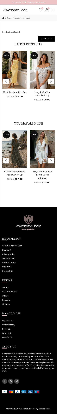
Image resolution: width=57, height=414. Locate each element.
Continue (47, 38)
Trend (9, 18)
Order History (8, 325)
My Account (7, 320)
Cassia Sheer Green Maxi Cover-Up (14, 173)
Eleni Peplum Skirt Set (14, 92)
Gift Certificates (9, 291)
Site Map (6, 304)
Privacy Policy (8, 254)
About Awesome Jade (12, 246)
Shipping (6, 250)
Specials (6, 300)
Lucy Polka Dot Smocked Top (42, 94)
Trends (5, 287)
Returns (6, 329)
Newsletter (7, 337)
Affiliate (5, 296)
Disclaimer (7, 267)
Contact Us (7, 271)
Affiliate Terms (9, 262)
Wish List (6, 333)
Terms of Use (8, 258)
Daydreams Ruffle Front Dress (42, 173)
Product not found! (22, 18)
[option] (14, 76)
